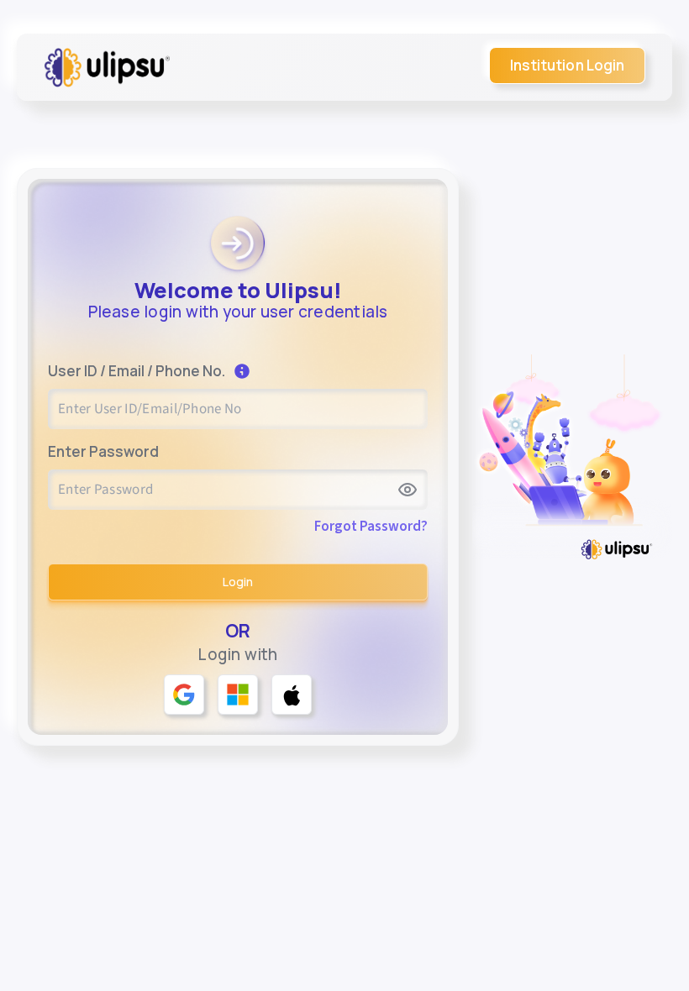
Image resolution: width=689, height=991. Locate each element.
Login (238, 582)
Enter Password (103, 452)
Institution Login (567, 65)
